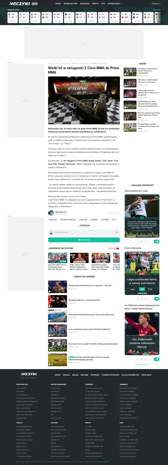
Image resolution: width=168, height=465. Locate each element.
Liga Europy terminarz (127, 392)
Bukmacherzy (114, 3)
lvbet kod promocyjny (127, 447)
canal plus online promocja (95, 402)
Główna (50, 63)
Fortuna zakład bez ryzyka (129, 450)
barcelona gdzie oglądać (94, 388)
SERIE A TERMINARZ (126, 408)
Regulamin (84, 375)
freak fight (94, 219)
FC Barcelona (55, 388)
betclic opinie (124, 437)
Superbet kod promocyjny (129, 440)
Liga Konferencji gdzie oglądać (96, 411)
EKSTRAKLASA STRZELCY (24, 437)
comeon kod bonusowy (128, 457)
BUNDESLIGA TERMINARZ (127, 411)
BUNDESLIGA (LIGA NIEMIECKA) (25, 411)
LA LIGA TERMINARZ (126, 405)
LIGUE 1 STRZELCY (21, 453)
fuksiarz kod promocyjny (94, 447)
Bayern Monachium (57, 402)
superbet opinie (90, 433)
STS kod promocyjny (127, 427)
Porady (53, 443)
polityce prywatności (105, 462)
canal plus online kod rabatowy (96, 405)
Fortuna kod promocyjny (129, 430)
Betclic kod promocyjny (128, 433)
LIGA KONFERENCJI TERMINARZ (129, 395)
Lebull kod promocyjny (128, 453)
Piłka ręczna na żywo (58, 430)
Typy (103, 3)
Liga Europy (20, 392)
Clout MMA (104, 219)
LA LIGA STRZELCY (21, 443)
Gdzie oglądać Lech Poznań (94, 418)
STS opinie (88, 427)
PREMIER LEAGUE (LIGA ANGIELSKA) (27, 402)
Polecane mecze (56, 447)
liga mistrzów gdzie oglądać (61, 457)
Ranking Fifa (55, 440)
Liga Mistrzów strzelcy (24, 427)
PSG (52, 415)
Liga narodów (21, 418)
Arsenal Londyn (56, 405)
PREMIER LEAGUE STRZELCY (24, 440)
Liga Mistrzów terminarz (128, 388)
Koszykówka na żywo (58, 437)
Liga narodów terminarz (128, 418)
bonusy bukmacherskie (93, 457)
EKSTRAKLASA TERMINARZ (128, 398)
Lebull (87, 450)
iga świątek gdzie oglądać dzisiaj (96, 395)
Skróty (95, 3)
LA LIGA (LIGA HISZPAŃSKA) (24, 405)
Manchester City (56, 411)
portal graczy (146, 375)
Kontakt (58, 375)
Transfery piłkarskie (58, 450)
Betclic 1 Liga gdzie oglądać (94, 408)
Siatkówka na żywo (57, 427)
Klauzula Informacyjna (130, 375)
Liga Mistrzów (21, 388)
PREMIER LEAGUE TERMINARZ (129, 402)
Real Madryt (55, 392)
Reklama (75, 375)
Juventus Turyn (56, 418)
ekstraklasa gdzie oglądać (94, 398)
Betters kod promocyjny (94, 453)
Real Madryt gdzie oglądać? (95, 440)
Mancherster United (58, 398)
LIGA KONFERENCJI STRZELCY (25, 433)
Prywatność (95, 375)
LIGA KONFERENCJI (22, 395)
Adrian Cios (53, 219)
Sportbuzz (85, 3)
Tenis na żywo (55, 433)
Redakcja (66, 375)
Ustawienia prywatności (110, 375)
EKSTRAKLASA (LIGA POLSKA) (25, 398)
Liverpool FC (55, 395)
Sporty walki (66, 63)
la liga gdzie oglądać (92, 392)
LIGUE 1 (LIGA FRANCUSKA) (24, 415)
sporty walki (83, 219)
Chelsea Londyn (56, 408)
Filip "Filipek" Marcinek (68, 219)
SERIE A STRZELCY (22, 447)
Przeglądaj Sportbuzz (142, 364)
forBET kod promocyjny (93, 437)
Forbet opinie (90, 443)
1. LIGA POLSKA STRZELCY (24, 457)
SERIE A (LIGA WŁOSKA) (23, 408)
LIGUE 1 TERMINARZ (125, 415)
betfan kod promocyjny (128, 443)
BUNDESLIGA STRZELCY (23, 450)
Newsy (58, 3)
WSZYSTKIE (157, 10)
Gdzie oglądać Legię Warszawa (95, 415)
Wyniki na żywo (70, 3)
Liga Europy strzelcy (23, 430)
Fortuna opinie (90, 430)
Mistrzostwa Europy (58, 453)
